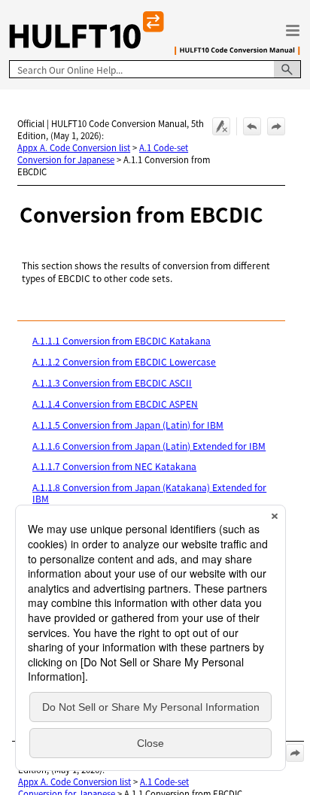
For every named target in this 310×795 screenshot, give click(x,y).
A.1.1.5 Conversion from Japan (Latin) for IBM (127, 424)
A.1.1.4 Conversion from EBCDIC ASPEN (115, 403)
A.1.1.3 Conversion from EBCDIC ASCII (112, 382)
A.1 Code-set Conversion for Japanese (102, 153)
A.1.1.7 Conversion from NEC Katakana (114, 466)
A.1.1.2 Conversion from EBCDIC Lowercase (124, 361)
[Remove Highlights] (221, 126)
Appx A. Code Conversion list (73, 147)
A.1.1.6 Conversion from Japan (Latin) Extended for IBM (149, 445)
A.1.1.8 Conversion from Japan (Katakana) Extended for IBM (149, 492)
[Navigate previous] (252, 126)
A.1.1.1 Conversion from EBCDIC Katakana (121, 340)
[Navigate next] (276, 126)
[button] (287, 69)
